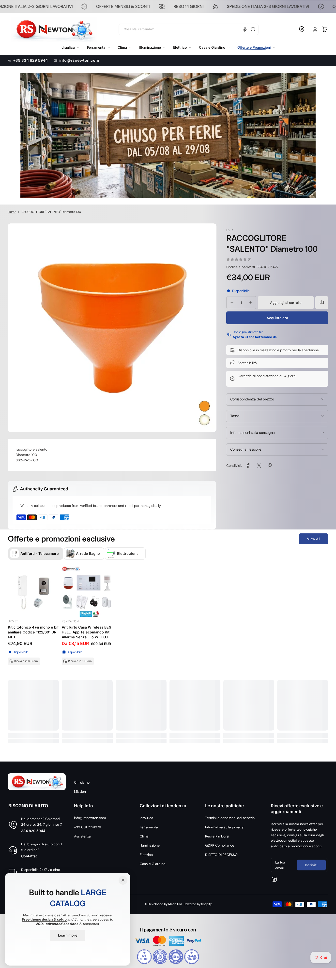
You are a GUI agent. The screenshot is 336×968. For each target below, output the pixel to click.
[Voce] (245, 29)
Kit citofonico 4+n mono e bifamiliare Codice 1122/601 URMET (33, 632)
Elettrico (146, 854)
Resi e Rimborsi (217, 836)
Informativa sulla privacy (224, 827)
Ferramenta (149, 827)
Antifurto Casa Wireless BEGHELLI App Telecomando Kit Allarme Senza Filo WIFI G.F (86, 632)
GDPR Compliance (219, 845)
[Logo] (54, 29)
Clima (144, 836)
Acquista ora (277, 317)
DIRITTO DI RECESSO (221, 854)
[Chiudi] (123, 880)
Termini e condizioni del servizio (230, 818)
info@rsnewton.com (90, 818)
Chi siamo (82, 782)
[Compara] (321, 302)
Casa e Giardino (152, 864)
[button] (302, 29)
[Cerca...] (253, 29)
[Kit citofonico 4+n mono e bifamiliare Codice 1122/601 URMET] (33, 591)
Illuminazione (150, 845)
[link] (255, 47)
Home (12, 212)
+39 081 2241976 (87, 827)
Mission (80, 791)
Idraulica (146, 818)
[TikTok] (274, 879)
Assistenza (82, 836)
